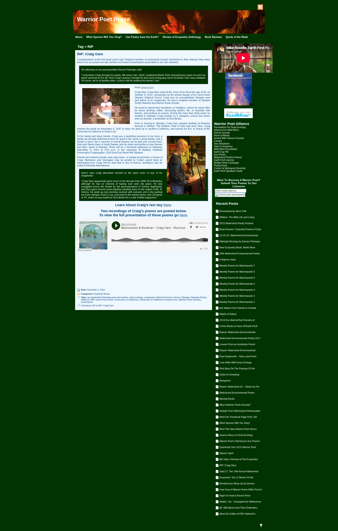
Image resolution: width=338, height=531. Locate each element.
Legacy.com (147, 87)
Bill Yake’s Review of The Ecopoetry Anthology (238, 460)
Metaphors (225, 380)
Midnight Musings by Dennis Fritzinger (239, 241)
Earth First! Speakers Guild (228, 171)
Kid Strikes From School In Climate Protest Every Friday (237, 309)
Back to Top (261, 525)
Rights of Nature (228, 314)
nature (176, 297)
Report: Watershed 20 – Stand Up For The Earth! (239, 387)
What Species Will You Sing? (104, 37)
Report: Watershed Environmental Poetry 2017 (237, 333)
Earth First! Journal (224, 160)
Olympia (185, 297)
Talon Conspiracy (223, 146)
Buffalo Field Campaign (226, 162)
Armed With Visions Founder (229, 138)
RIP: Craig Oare (227, 465)
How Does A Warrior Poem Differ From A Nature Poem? (240, 490)
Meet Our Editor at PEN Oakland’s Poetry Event (237, 514)
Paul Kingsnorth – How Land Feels (237, 356)
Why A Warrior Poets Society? (235, 405)
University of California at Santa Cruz (158, 299)
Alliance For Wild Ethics (226, 130)
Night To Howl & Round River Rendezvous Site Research (235, 496)
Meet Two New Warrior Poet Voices (238, 429)
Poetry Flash (220, 165)
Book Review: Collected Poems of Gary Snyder (240, 230)
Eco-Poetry (220, 154)
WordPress (108, 525)
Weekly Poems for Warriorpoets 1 (237, 302)
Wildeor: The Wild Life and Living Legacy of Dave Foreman (236, 218)
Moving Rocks (227, 398)
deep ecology (136, 297)
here (167, 205)
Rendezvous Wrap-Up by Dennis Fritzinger (236, 484)
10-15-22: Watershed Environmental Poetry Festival (238, 236)
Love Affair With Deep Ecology (235, 362)
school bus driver (104, 299)
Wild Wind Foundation (225, 149)
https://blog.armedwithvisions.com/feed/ (260, 7)
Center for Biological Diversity (229, 168)
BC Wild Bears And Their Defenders (238, 507)
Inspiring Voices (101, 294)
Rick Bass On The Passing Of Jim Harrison (237, 369)
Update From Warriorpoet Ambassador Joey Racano (239, 412)
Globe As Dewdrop (229, 374)
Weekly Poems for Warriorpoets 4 (237, 283)
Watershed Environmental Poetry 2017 (240, 338)
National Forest (164, 297)
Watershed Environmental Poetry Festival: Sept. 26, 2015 (236, 393)
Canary (218, 141)
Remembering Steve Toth (232, 211)
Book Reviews (213, 37)
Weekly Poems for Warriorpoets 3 (237, 290)
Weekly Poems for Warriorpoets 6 (237, 271)
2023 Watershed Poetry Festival (236, 223)
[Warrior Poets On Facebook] (238, 89)
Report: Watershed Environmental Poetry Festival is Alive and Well (237, 351)
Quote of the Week (237, 37)
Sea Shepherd (221, 143)
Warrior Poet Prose (103, 19)
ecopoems (149, 297)
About (78, 37)
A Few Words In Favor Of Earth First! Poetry (238, 327)
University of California (126, 299)
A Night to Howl (227, 259)
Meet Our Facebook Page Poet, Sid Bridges (238, 418)
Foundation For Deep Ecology (230, 127)
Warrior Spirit (226, 453)
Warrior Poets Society (190, 299)
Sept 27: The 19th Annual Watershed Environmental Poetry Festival (238, 472)
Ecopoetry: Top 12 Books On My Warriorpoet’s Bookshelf (236, 478)
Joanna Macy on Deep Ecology (236, 435)
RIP (92, 299)
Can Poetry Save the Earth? (142, 37)
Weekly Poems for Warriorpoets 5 (237, 277)
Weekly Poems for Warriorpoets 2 (237, 296)
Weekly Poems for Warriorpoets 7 (237, 265)
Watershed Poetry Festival (228, 157)
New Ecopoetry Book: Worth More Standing (237, 248)
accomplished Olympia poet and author (107, 297)
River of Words (222, 135)
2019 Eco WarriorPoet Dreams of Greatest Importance (236, 321)
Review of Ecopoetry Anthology (182, 37)
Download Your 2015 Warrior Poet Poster (237, 448)
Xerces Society (222, 132)
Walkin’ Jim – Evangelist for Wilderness (240, 501)
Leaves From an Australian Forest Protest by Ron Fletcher (237, 345)
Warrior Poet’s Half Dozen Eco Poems (239, 441)
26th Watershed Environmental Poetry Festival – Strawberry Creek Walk (239, 254)
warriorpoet (87, 302)
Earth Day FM (221, 152)
